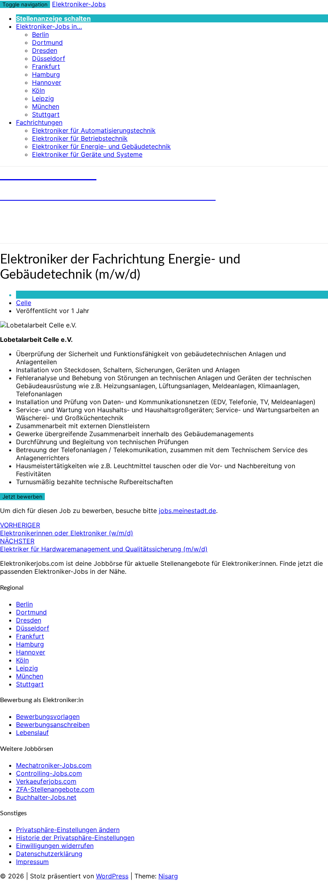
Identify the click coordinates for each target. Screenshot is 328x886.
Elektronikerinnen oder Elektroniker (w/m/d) (66, 529)
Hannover (46, 82)
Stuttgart (46, 114)
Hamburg (46, 74)
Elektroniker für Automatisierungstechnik (94, 130)
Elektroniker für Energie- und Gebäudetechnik (101, 146)
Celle (23, 303)
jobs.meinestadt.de (187, 511)
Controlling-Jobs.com (49, 773)
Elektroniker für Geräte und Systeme (87, 154)
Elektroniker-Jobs (79, 4)
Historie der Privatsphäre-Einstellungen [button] (75, 838)
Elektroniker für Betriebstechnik (80, 138)
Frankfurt (46, 66)
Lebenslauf (32, 732)
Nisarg (168, 876)
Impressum (32, 862)
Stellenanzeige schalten (53, 18)
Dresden (44, 50)
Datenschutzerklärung (49, 854)
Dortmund (47, 42)
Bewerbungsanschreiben (53, 724)
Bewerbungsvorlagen (48, 716)
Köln (38, 90)
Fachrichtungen (39, 122)
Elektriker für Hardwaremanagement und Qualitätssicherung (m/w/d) (104, 545)
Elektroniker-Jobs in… (49, 26)
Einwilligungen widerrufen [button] (55, 846)
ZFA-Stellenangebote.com (55, 789)
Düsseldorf (48, 58)
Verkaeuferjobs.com (46, 781)
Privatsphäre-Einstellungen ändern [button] (68, 830)
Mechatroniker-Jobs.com (54, 765)
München (45, 106)
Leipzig (43, 98)
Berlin (40, 34)
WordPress (112, 876)
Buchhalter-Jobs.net (46, 797)
